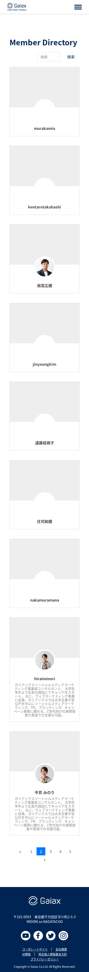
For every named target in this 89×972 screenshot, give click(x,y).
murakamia (44, 128)
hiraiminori (44, 678)
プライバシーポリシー (44, 959)
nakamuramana (44, 600)
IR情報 (26, 954)
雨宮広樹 (44, 285)
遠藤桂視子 (44, 443)
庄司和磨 (44, 521)
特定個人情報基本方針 (52, 954)
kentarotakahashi (44, 207)
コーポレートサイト (35, 949)
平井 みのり (45, 792)
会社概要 (61, 949)
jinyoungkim (44, 364)
